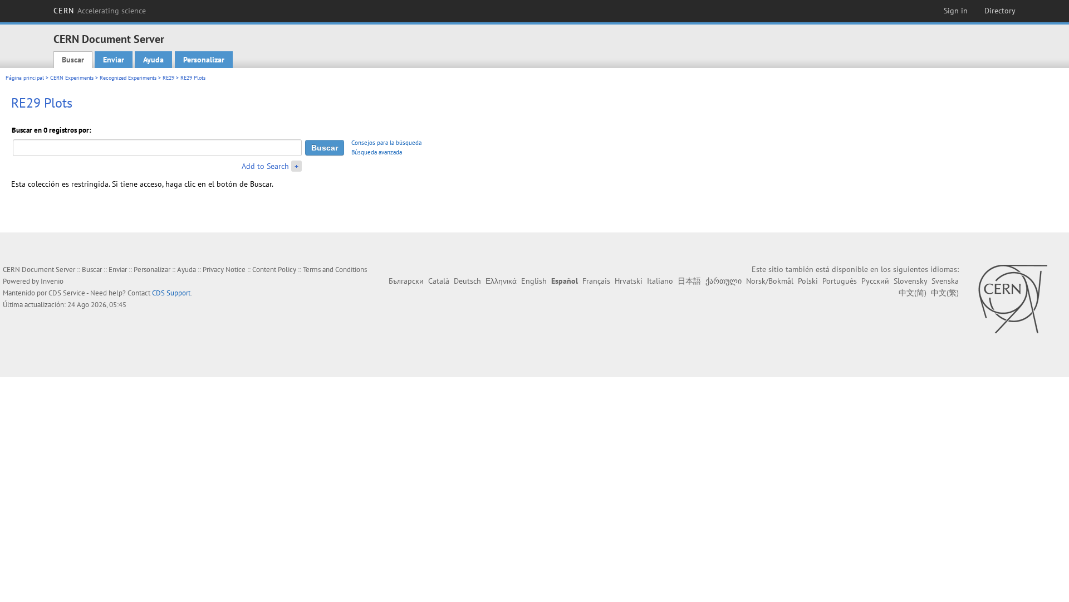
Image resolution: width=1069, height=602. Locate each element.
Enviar (113, 60)
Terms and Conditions (335, 269)
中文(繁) (945, 293)
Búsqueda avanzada (376, 152)
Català (438, 281)
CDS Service (66, 293)
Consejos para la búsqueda (386, 143)
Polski (808, 281)
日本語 (689, 281)
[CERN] (1012, 299)
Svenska (945, 281)
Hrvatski (629, 281)
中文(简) (912, 293)
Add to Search (265, 166)
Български (406, 281)
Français (596, 281)
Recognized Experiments (128, 77)
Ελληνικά (501, 281)
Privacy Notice (224, 269)
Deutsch (467, 281)
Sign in (956, 11)
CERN (99, 11)
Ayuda (153, 60)
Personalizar (203, 60)
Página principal (25, 77)
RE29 (168, 77)
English (534, 281)
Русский (875, 281)
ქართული (723, 281)
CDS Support (171, 293)
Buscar (73, 60)
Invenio (52, 281)
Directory (1000, 11)
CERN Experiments (72, 77)
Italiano (660, 281)
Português (839, 281)
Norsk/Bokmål (769, 281)
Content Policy (274, 269)
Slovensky (910, 281)
